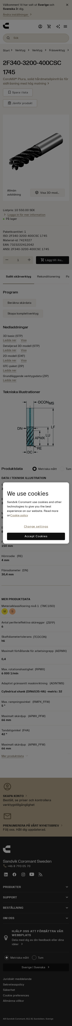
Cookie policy (19, 515)
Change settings (36, 526)
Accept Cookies (36, 536)
